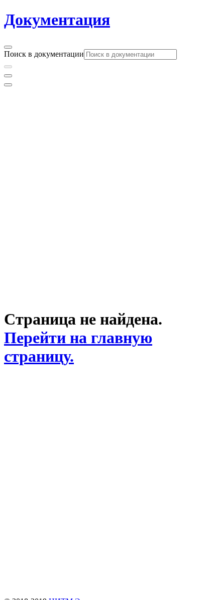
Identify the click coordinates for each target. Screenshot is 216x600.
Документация (57, 20)
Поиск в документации (44, 54)
